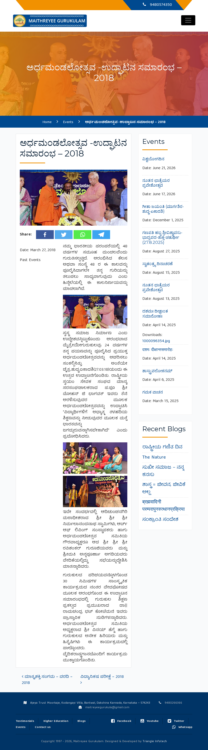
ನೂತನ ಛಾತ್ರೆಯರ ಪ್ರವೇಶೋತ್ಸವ (156, 183)
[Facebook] (45, 234)
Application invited (68, 5)
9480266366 (160, 5)
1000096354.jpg (156, 341)
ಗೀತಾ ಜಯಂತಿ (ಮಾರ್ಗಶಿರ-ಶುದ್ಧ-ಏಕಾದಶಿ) (163, 209)
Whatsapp (185, 727)
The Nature (154, 457)
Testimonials (25, 721)
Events (21, 727)
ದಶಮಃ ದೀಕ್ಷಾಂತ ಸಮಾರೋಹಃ (155, 313)
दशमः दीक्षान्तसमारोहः (157, 349)
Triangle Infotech (155, 741)
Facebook (124, 721)
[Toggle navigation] (188, 20)
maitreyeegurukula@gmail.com (107, 707)
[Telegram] (101, 234)
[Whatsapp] (82, 234)
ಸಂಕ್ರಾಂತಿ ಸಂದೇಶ (160, 520)
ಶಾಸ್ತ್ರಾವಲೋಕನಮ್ (157, 370)
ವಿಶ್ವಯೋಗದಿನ (153, 158)
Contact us (43, 727)
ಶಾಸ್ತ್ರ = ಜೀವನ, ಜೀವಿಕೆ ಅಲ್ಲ (163, 489)
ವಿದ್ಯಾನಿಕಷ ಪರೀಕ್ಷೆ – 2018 (102, 677)
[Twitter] (64, 234)
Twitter (179, 721)
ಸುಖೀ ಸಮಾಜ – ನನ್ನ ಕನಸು (163, 471)
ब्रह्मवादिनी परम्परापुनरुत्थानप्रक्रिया (163, 506)
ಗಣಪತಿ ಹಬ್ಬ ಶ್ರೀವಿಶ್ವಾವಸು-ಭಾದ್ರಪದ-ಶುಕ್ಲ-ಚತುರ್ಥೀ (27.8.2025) (162, 237)
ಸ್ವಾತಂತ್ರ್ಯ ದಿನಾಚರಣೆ (157, 263)
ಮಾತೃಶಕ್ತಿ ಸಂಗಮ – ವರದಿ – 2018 (47, 680)
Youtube (153, 721)
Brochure (100, 5)
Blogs (81, 721)
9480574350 (173, 703)
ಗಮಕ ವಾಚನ (152, 392)
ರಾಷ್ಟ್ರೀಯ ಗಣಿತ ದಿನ (162, 447)
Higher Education (55, 721)
